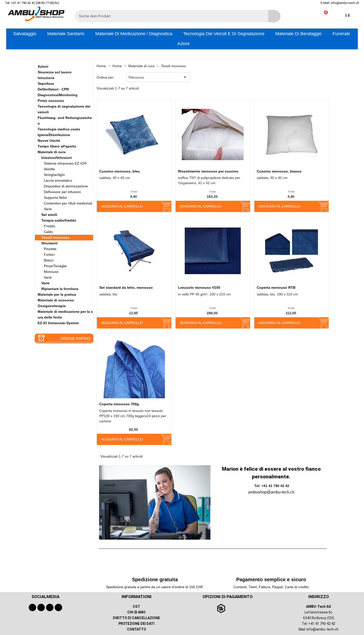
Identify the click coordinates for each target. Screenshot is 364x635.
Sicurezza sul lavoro (55, 72)
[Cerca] (274, 16)
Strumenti (49, 243)
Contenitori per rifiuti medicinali (68, 203)
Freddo (49, 226)
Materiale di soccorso (56, 300)
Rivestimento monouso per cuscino (208, 171)
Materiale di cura (52, 152)
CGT (136, 606)
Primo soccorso (51, 101)
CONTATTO (136, 629)
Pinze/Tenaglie (55, 266)
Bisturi (48, 260)
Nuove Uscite (49, 141)
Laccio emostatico (58, 180)
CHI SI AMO (136, 612)
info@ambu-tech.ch (322, 629)
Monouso (51, 272)
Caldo (48, 232)
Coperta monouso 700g (119, 404)
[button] (323, 15)
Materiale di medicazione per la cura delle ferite (65, 314)
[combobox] (168, 16)
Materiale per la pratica (57, 294)
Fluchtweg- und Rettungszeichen (65, 120)
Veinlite (49, 169)
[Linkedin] (58, 607)
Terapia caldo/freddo (58, 220)
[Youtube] (41, 607)
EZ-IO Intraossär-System (58, 323)
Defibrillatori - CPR (53, 89)
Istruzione (46, 78)
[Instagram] (49, 607)
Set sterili (49, 215)
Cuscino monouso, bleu (119, 171)
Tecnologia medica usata (59, 129)
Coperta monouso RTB (276, 287)
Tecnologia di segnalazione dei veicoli (64, 109)
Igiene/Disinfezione (54, 135)
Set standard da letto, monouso (126, 287)
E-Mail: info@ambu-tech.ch (340, 3)
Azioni (43, 66)
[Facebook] (32, 607)
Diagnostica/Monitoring (58, 95)
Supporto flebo (55, 198)
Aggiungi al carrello (122, 206)
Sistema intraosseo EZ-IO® (65, 163)
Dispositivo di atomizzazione (66, 186)
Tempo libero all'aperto (57, 146)
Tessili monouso (55, 237)
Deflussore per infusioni (62, 192)
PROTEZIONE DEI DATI (136, 624)
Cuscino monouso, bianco (279, 171)
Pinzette (50, 249)
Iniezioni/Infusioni (56, 158)
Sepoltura (46, 84)
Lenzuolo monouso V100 (199, 287)
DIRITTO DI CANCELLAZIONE (136, 618)
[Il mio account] (308, 15)
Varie (48, 209)
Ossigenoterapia (52, 306)
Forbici (49, 255)
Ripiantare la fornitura (59, 289)
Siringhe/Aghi (54, 175)
